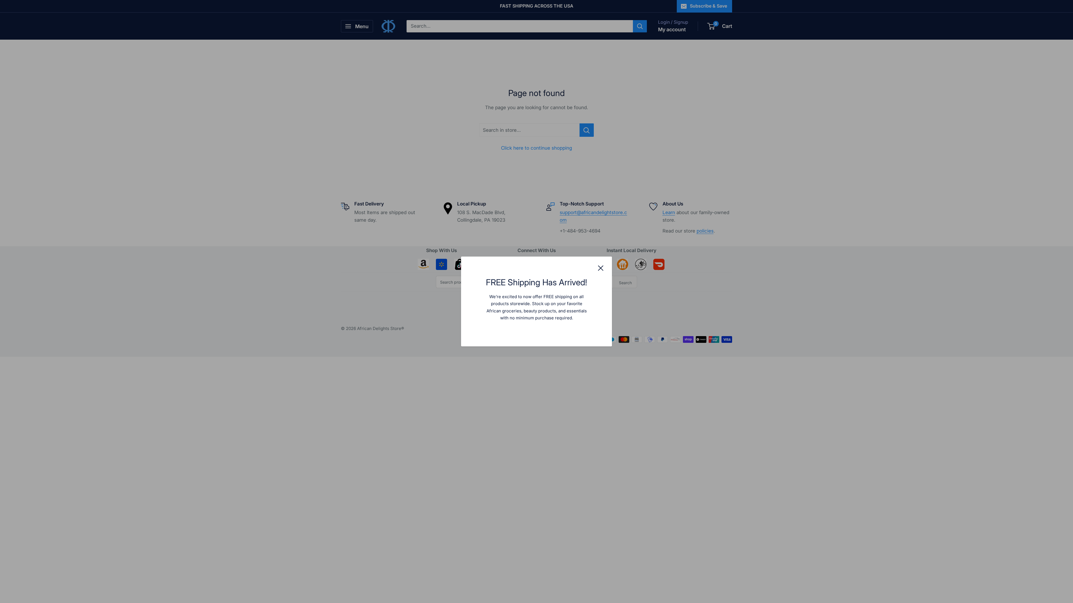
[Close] (601, 267)
